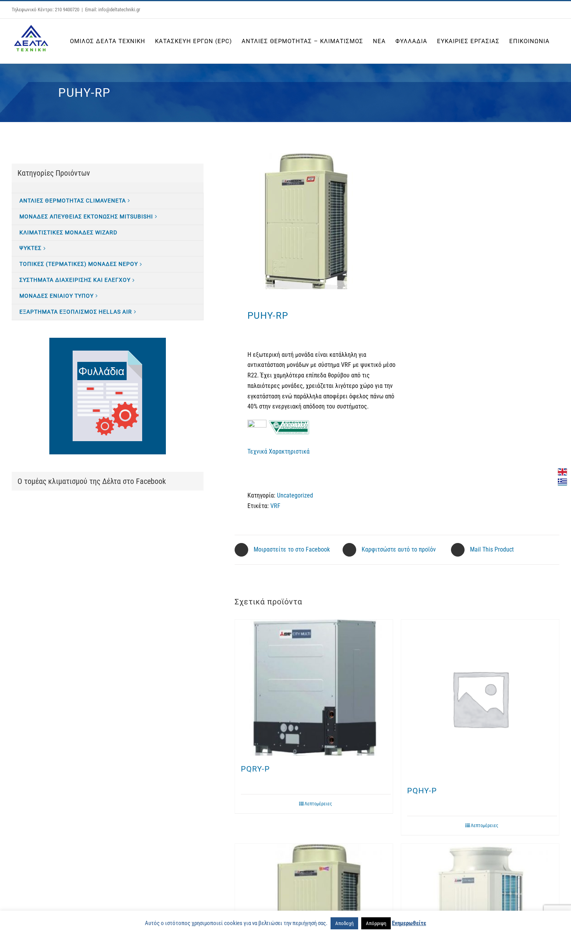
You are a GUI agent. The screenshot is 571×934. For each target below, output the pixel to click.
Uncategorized (295, 495)
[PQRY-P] (314, 688)
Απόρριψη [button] (376, 923)
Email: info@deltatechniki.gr (112, 9)
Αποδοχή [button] (344, 923)
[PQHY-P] (480, 698)
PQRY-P (255, 768)
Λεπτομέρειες (318, 804)
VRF (275, 506)
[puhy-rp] (313, 221)
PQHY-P (422, 790)
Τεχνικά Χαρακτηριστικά (278, 451)
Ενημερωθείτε (409, 923)
